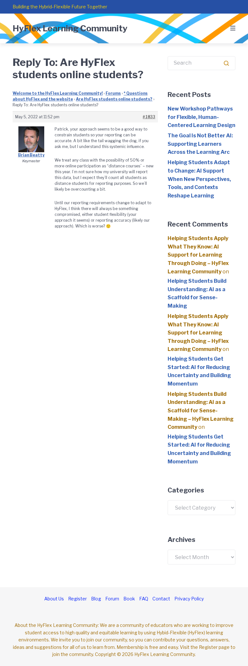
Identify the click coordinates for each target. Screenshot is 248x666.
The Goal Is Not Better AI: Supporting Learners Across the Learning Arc (200, 143)
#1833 (149, 116)
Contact (161, 598)
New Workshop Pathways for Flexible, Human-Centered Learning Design (201, 117)
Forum (112, 598)
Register (77, 598)
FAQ (143, 598)
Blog (96, 598)
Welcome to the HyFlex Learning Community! (58, 93)
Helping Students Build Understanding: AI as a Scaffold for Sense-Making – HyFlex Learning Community (200, 410)
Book (129, 598)
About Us (54, 598)
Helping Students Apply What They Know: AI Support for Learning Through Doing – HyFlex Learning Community (198, 254)
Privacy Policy (189, 598)
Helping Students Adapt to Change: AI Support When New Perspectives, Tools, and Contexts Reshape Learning (199, 178)
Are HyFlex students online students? (114, 99)
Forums (113, 93)
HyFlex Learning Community (70, 28)
